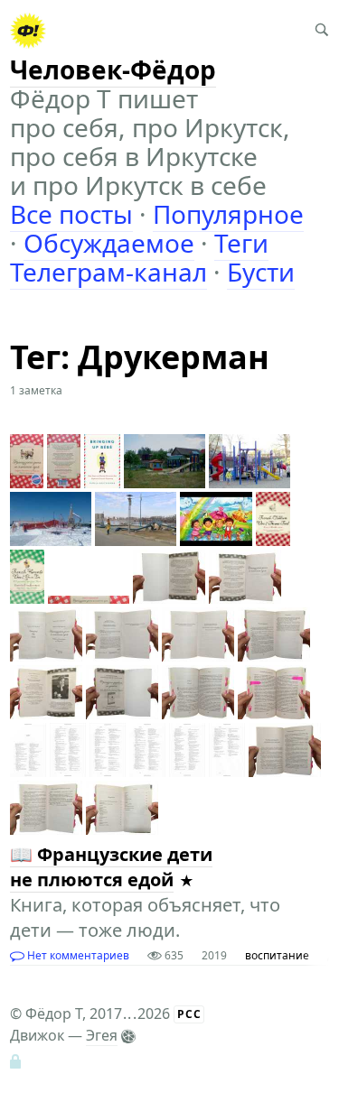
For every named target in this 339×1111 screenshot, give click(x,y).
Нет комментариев (76, 955)
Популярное (228, 214)
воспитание (277, 955)
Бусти (261, 272)
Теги (241, 243)
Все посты (71, 214)
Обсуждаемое (109, 243)
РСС (189, 1014)
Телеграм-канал (108, 272)
